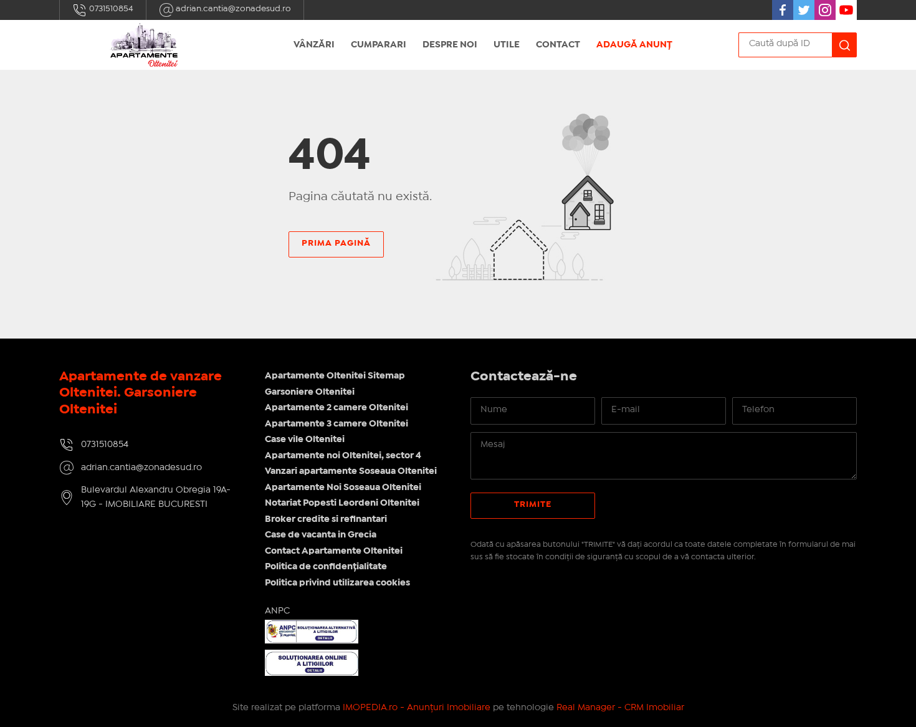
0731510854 (110, 8)
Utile (507, 45)
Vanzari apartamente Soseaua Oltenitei (351, 471)
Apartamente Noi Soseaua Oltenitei (343, 487)
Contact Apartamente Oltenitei (334, 551)
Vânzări (314, 45)
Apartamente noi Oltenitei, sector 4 (343, 456)
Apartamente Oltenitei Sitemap (335, 376)
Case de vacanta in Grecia (320, 535)
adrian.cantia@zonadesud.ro (232, 8)
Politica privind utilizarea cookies (337, 583)
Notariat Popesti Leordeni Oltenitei (342, 503)
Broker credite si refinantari (326, 519)
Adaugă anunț (634, 45)
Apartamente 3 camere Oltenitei (336, 424)
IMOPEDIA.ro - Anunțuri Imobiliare (416, 707)
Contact (558, 45)
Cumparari (378, 45)
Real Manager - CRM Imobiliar (620, 707)
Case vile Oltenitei (305, 439)
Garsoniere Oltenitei (310, 392)
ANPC (277, 611)
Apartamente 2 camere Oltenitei (336, 408)
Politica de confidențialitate (326, 567)
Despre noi (449, 45)
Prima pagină (336, 243)
